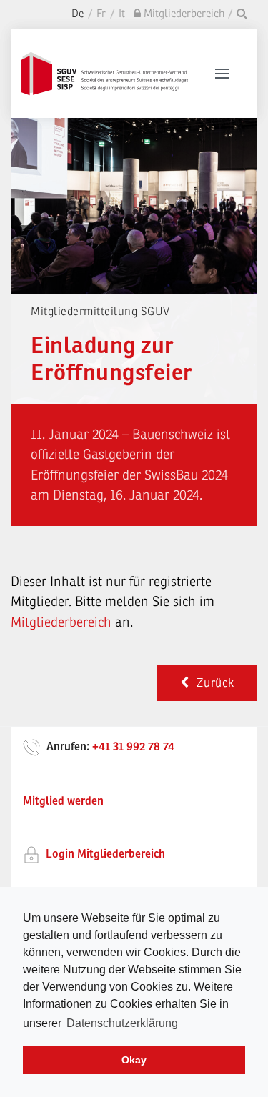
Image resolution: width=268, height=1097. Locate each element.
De (77, 14)
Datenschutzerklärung (122, 1023)
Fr (101, 14)
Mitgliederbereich (63, 622)
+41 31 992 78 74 (133, 746)
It (122, 14)
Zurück (211, 683)
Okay (134, 1060)
